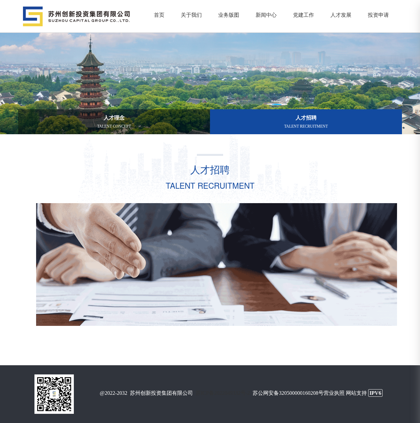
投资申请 (378, 14)
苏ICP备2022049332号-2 (223, 393)
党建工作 (303, 14)
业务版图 (228, 14)
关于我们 (191, 14)
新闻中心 (266, 14)
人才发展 (340, 14)
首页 (159, 14)
